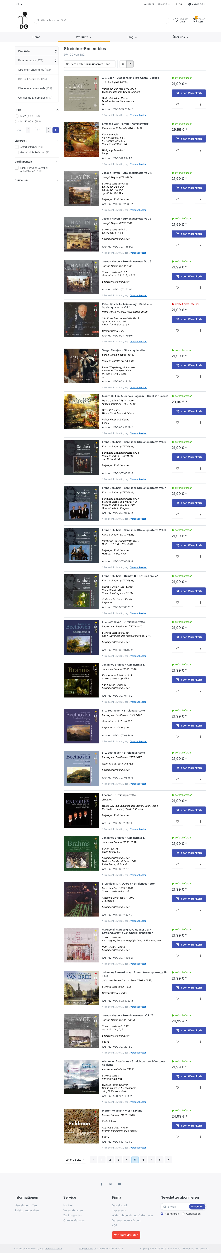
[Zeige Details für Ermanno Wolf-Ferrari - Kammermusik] (81, 139)
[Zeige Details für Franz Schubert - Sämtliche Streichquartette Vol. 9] (81, 545)
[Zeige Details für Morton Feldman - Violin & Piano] (81, 1126)
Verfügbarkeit (23, 161)
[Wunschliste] (177, 104)
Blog (179, 4)
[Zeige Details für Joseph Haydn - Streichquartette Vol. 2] (81, 234)
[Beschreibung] (200, 104)
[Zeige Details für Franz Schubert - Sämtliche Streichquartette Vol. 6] (81, 457)
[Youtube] (119, 1184)
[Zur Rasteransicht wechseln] (123, 64)
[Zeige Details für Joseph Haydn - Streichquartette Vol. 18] (81, 188)
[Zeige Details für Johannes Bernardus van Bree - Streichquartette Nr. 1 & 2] (81, 988)
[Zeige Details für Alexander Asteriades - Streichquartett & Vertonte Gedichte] (81, 1077)
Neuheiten (21, 180)
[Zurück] (93, 1159)
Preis (18, 109)
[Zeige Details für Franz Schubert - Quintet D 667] (81, 591)
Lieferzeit (21, 140)
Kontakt (149, 4)
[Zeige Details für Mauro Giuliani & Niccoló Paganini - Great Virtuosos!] (81, 411)
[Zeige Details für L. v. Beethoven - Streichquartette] (81, 637)
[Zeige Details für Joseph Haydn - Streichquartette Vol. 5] (81, 277)
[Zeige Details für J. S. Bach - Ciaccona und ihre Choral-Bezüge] (81, 93)
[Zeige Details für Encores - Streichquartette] (81, 810)
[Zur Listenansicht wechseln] (130, 64)
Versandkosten (138, 115)
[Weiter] (168, 1159)
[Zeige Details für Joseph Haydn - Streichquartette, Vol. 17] (81, 1031)
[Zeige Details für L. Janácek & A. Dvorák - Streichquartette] (81, 899)
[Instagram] (110, 1184)
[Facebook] (101, 1184)
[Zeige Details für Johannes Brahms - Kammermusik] (81, 680)
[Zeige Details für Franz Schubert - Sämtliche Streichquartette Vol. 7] (81, 503)
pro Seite (74, 1159)
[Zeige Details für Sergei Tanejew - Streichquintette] (81, 366)
